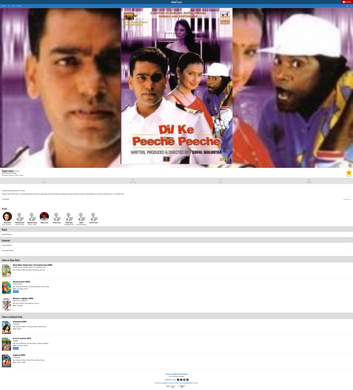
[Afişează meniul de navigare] (347, 6)
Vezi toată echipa (7, 250)
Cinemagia (176, 2)
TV (9, 6)
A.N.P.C (195, 383)
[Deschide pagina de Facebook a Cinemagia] (178, 380)
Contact (170, 383)
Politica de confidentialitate (183, 383)
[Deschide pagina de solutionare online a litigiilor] (182, 386)
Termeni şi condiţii (160, 383)
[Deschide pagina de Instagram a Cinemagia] (181, 380)
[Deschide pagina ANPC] (171, 386)
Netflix (16, 292)
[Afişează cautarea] (351, 6)
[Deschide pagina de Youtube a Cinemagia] (184, 380)
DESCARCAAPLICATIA (348, 2)
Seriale (19, 6)
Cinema (3, 6)
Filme (13, 6)
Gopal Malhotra (7, 234)
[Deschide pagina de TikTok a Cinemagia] (187, 380)
